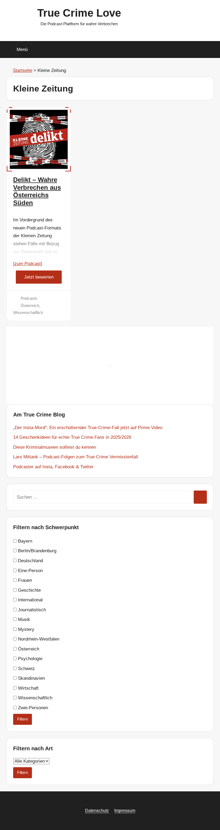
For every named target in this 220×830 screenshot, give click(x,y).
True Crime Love (79, 13)
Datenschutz (97, 810)
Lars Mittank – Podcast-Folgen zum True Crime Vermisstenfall (75, 456)
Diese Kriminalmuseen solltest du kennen (54, 447)
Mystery (25, 629)
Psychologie (29, 658)
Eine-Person (30, 570)
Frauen (24, 580)
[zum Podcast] (27, 263)
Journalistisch (31, 609)
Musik (23, 619)
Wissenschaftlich (28, 312)
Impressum (124, 810)
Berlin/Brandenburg (36, 550)
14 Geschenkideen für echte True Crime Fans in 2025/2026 (72, 437)
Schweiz (26, 668)
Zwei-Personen (32, 707)
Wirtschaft (28, 688)
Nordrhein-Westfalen (38, 639)
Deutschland (30, 560)
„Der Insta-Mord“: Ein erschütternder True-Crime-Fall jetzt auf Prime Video (87, 427)
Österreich (30, 305)
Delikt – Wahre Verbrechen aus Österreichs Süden (37, 191)
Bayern (24, 541)
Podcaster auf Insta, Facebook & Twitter (53, 466)
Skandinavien (31, 678)
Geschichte (29, 590)
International (30, 599)
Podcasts (29, 298)
